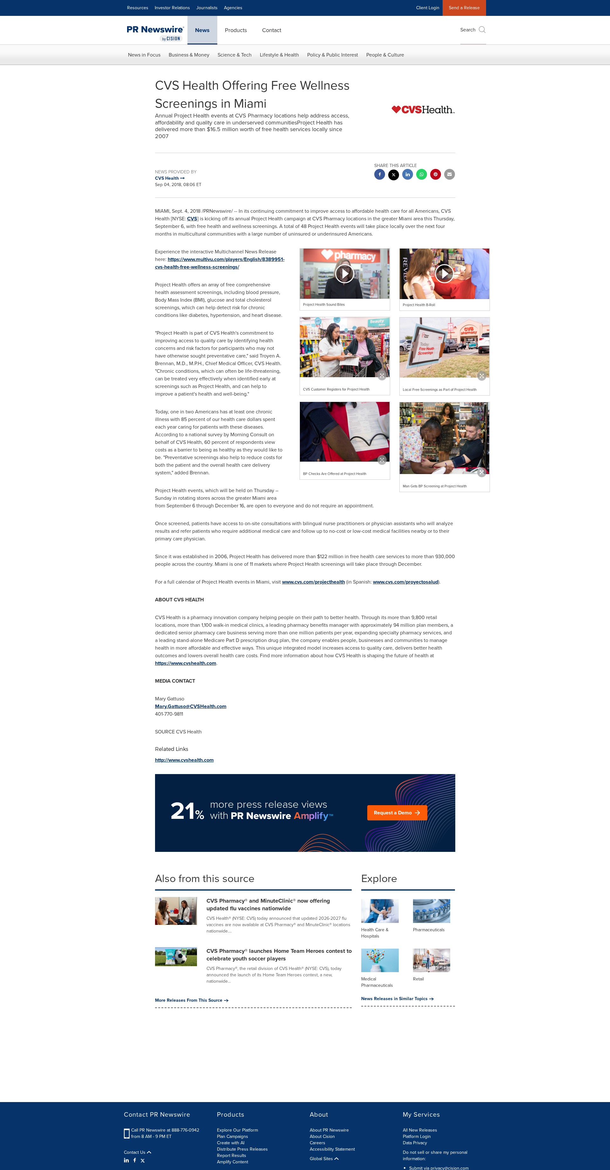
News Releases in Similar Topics (394, 999)
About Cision (322, 1136)
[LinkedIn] (127, 1160)
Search (468, 29)
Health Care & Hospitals (375, 932)
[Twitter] (142, 1160)
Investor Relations (172, 7)
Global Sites (322, 1159)
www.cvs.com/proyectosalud (405, 581)
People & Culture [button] (385, 54)
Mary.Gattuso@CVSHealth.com (191, 706)
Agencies (233, 7)
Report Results (231, 1155)
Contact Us (135, 1152)
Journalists (207, 7)
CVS (192, 218)
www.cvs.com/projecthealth (313, 581)
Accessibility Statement (332, 1149)
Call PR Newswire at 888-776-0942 (165, 1130)
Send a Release (464, 7)
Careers (317, 1143)
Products (236, 30)
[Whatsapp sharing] (421, 175)
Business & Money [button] (189, 54)
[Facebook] (135, 1160)
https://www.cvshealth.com (185, 663)
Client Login (427, 7)
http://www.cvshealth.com (184, 760)
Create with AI (230, 1143)
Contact (271, 30)
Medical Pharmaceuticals (377, 982)
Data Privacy (415, 1143)
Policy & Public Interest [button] (332, 54)
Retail (418, 979)
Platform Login (417, 1136)
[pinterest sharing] (435, 175)
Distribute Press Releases (242, 1149)
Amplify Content (232, 1162)
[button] (345, 274)
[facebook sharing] (379, 175)
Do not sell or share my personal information (435, 1155)
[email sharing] (449, 175)
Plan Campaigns (232, 1136)
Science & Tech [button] (235, 54)
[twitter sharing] (393, 176)
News (202, 30)
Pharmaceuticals (429, 929)
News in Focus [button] (144, 54)
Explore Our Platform (237, 1130)
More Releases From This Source (188, 1000)
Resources (137, 7)
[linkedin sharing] (407, 175)
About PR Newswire (329, 1130)
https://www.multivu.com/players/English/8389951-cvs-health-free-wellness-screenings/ (220, 263)
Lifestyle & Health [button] (279, 54)
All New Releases (420, 1130)
